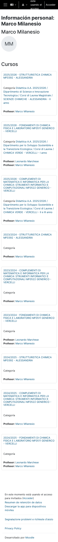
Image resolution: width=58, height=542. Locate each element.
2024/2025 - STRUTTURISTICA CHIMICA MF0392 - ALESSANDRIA (27, 359)
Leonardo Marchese (27, 161)
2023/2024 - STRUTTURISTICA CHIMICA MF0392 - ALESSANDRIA (27, 236)
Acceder (51, 4)
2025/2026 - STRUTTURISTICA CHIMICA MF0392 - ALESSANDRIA (27, 76)
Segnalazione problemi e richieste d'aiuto (29, 519)
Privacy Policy (13, 528)
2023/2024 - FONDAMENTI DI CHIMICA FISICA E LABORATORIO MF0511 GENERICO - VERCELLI (28, 317)
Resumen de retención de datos (23, 502)
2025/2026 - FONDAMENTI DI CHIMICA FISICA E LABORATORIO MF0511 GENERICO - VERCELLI (28, 128)
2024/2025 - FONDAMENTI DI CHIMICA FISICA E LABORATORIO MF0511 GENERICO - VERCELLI (28, 440)
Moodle (29, 537)
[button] (13, 4)
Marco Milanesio (25, 111)
